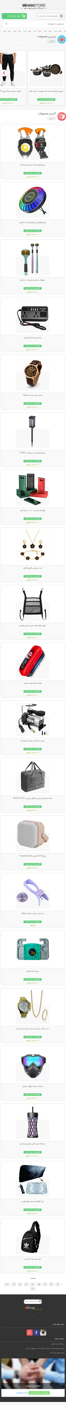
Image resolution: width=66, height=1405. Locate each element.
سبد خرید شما (14, 16)
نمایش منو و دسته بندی (48, 16)
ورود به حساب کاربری (39, 1393)
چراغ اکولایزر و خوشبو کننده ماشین (32, 223)
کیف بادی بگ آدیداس (32, 1259)
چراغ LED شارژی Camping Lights (32, 856)
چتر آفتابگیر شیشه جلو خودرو (32, 1202)
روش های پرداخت (57, 1353)
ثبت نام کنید (21, 1393)
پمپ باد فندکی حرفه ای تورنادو (32, 741)
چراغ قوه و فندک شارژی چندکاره (32, 165)
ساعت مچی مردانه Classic (32, 395)
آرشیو (51, 41)
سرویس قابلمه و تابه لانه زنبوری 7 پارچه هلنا (46, 91)
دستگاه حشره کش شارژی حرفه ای (33, 1144)
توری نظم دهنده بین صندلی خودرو (32, 626)
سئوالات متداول (58, 1344)
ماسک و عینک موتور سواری (32, 1086)
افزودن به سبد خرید (46, 99)
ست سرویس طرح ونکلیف (32, 568)
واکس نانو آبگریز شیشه (32, 683)
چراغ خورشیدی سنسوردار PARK (32, 453)
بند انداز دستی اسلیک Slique (32, 914)
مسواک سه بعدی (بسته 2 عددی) (32, 280)
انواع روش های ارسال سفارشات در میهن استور (45, 1348)
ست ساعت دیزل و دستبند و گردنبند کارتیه (32, 1029)
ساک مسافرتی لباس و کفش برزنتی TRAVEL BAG (32, 798)
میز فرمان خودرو (32, 971)
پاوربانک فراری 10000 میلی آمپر (32, 510)
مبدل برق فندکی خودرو (32, 338)
